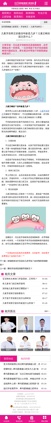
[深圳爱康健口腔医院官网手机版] (25, 4)
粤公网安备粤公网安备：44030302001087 (27, 407)
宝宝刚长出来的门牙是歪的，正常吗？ (19, 279)
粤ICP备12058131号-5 (32, 412)
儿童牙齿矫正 (36, 27)
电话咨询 (19, 421)
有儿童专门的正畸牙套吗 (13, 284)
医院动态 (18, 13)
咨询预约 (32, 421)
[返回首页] (5, 3)
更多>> (47, 311)
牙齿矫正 (24, 27)
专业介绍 (42, 13)
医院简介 (6, 13)
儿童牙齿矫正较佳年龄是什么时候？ (18, 303)
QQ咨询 (6, 421)
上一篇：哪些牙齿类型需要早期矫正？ (16, 269)
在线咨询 (30, 16)
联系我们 (18, 16)
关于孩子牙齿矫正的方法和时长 (16, 298)
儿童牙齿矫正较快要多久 (13, 293)
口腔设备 (6, 16)
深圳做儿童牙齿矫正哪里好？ (15, 288)
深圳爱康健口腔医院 (9, 27)
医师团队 (30, 13)
